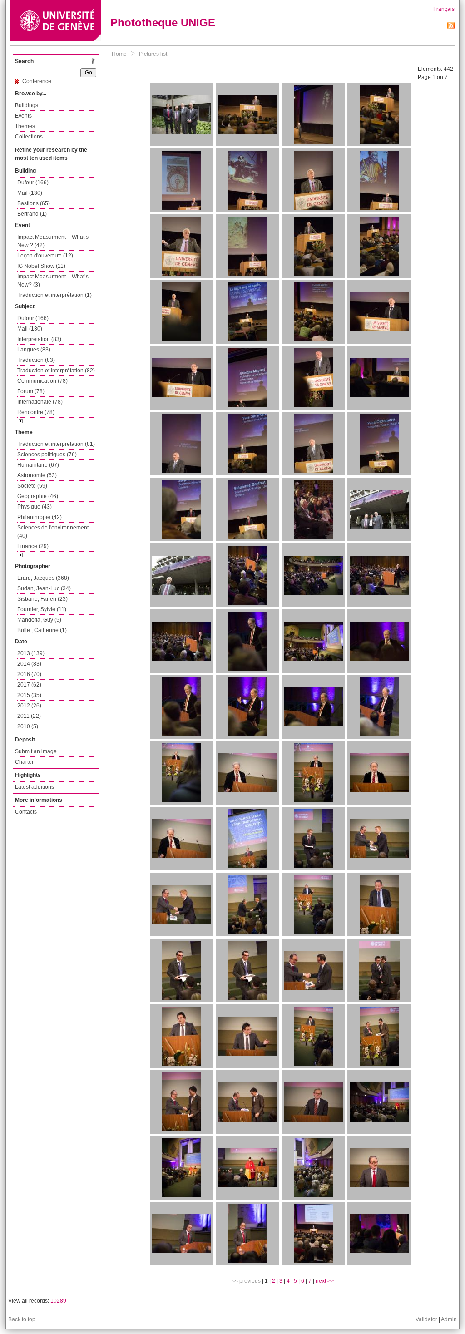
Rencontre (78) (35, 412)
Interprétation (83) (39, 339)
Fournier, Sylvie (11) (41, 609)
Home (119, 54)
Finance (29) (33, 546)
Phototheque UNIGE (162, 22)
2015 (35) (29, 695)
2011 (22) (29, 716)
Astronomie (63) (37, 475)
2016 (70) (29, 674)
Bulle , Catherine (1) (42, 630)
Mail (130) (29, 193)
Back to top (21, 1319)
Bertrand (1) (32, 214)
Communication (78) (42, 381)
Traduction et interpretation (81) (56, 444)
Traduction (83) (36, 360)
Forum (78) (31, 391)
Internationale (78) (40, 402)
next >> (325, 1281)
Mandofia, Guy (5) (39, 620)
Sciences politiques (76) (47, 454)
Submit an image (36, 751)
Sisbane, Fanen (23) (42, 599)
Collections (29, 136)
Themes (25, 126)
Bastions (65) (33, 203)
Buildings (26, 105)
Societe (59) (32, 486)
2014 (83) (29, 664)
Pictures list (153, 54)
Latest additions (34, 787)
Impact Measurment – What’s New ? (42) (53, 241)
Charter (24, 762)
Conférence (36, 81)
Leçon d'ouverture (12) (45, 255)
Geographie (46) (37, 496)
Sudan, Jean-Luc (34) (44, 588)
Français (444, 9)
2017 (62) (29, 685)
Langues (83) (33, 349)
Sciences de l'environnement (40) (53, 531)
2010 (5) (27, 726)
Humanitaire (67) (38, 465)
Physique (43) (34, 507)
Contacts (26, 812)
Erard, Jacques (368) (43, 578)
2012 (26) (29, 705)
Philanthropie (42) (39, 517)
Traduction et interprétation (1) (54, 295)
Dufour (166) (33, 182)
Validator (426, 1319)
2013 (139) (31, 653)
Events (23, 116)
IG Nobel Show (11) (41, 266)
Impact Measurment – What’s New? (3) (53, 280)
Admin (449, 1319)
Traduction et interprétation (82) (56, 370)
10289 (58, 1301)
